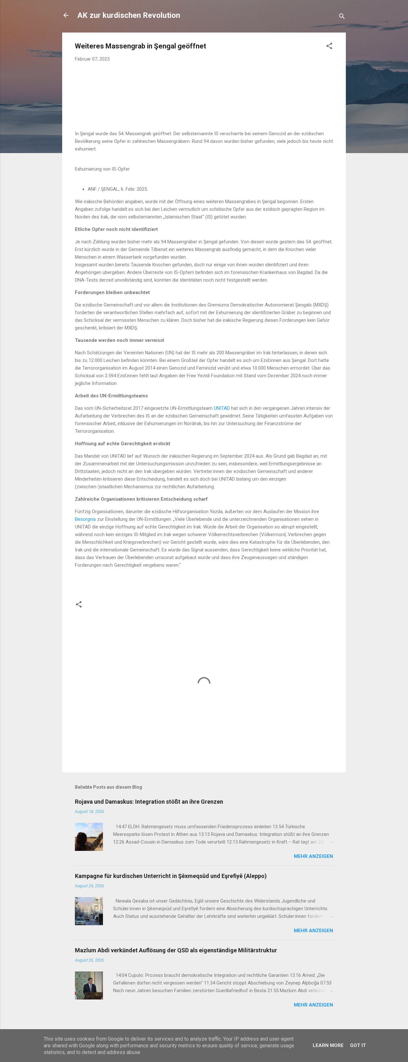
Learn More (328, 1045)
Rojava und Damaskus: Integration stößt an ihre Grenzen (149, 801)
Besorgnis (85, 519)
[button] (329, 47)
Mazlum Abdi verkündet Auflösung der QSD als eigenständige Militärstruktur (176, 950)
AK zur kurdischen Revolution (128, 15)
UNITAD (222, 408)
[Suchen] (342, 17)
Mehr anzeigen (313, 856)
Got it (358, 1045)
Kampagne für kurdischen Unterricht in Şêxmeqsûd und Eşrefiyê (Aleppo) (171, 876)
